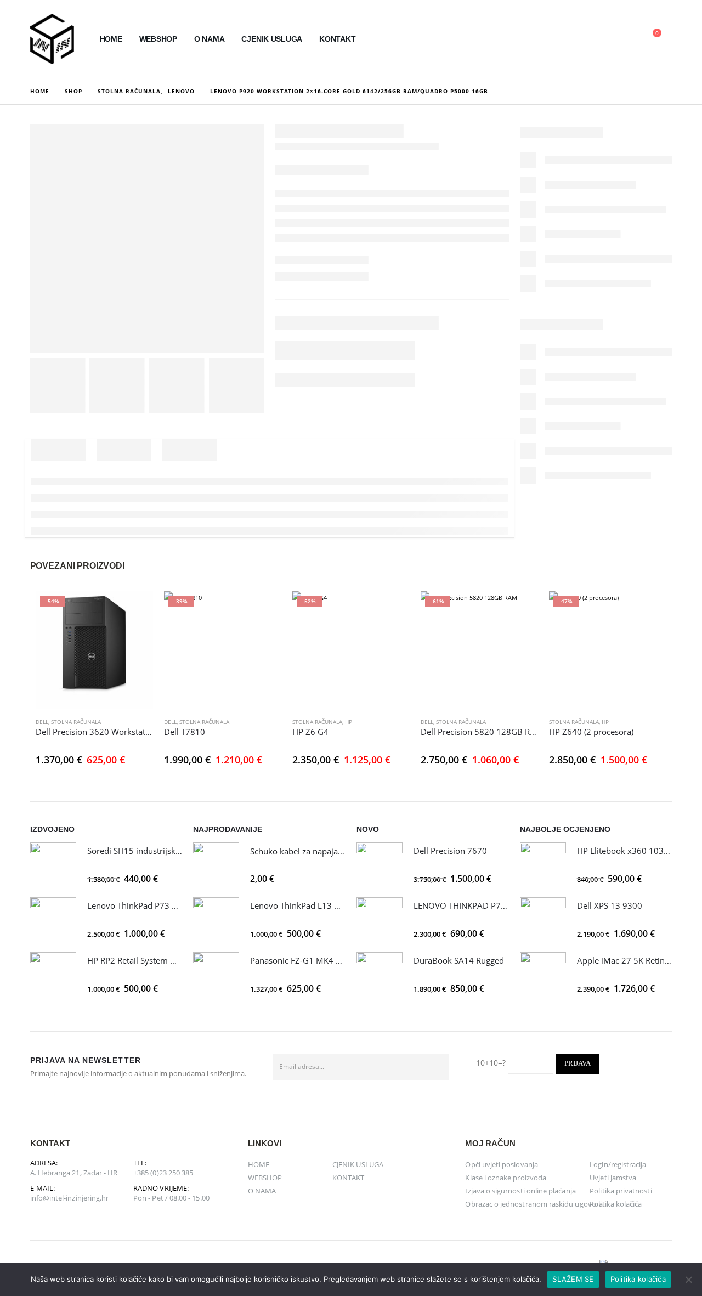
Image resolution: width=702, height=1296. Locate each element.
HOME (258, 1164)
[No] (688, 1279)
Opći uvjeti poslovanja (501, 1164)
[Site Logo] (52, 39)
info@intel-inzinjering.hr (69, 1198)
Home (111, 39)
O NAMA (209, 39)
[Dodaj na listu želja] (147, 722)
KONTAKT (337, 39)
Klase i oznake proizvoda (505, 1177)
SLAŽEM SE (572, 1279)
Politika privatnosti (621, 1191)
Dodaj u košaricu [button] (135, 609)
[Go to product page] (53, 865)
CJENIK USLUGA (271, 39)
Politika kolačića (616, 1204)
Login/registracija (618, 1164)
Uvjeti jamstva (613, 1177)
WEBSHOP (158, 39)
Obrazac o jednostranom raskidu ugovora (533, 1204)
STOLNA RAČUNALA (76, 722)
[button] (573, 39)
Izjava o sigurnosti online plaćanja (520, 1191)
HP (348, 722)
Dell (42, 722)
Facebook (660, 1067)
